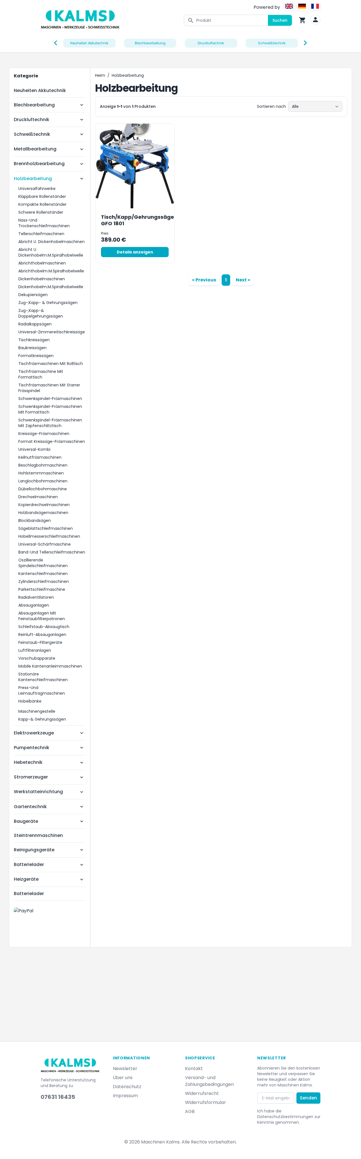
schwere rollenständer (40, 212)
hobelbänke (29, 701)
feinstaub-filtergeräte (40, 642)
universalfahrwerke (37, 188)
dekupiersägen (33, 295)
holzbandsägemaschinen (43, 512)
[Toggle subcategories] (81, 105)
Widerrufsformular (205, 1102)
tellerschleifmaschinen (41, 234)
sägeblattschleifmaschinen (45, 528)
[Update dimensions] (315, 20)
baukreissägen (32, 348)
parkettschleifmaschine (41, 589)
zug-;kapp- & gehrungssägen (48, 302)
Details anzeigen (135, 252)
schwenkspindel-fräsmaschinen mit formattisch (50, 409)
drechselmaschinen (38, 497)
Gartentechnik (30, 806)
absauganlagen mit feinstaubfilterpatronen (41, 616)
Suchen (279, 20)
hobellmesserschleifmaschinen (49, 536)
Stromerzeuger (31, 777)
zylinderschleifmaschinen (43, 581)
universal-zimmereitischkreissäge (51, 332)
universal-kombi (34, 449)
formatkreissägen (36, 355)
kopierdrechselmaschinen (44, 505)
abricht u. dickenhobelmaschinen (51, 241)
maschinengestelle (36, 711)
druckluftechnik (211, 43)
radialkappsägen (35, 324)
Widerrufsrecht (202, 1093)
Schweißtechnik (32, 134)
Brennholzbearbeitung (39, 163)
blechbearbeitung (150, 43)
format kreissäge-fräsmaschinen (51, 441)
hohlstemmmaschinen (41, 473)
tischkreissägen (34, 340)
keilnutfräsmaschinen (39, 457)
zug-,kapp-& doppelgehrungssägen (40, 313)
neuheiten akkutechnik (89, 43)
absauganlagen (33, 605)
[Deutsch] (302, 6)
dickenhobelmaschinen (41, 279)
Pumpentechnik (31, 747)
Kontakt (194, 1068)
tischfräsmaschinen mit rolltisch (50, 363)
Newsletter (125, 1068)
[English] (289, 6)
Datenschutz (127, 1086)
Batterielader (29, 864)
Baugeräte (26, 821)
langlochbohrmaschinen (42, 481)
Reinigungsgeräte (34, 850)
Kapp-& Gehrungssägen (42, 719)
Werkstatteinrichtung (38, 791)
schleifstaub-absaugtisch (43, 626)
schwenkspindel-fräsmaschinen (50, 398)
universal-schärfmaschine (44, 544)
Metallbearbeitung (35, 149)
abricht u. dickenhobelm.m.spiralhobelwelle (50, 252)
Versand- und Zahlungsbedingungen (209, 1081)
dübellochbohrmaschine (42, 489)
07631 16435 (58, 1097)
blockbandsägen (34, 520)
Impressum (125, 1095)
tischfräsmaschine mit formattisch (40, 374)
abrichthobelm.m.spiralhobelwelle (51, 271)
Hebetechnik (28, 762)
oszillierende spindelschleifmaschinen (43, 562)
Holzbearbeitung (33, 178)
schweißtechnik (271, 43)
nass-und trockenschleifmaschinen (44, 223)
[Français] (315, 6)
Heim (100, 75)
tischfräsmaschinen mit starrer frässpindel (49, 387)
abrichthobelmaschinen (42, 263)
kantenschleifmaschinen (43, 573)
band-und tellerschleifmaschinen (51, 552)
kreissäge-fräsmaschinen (43, 433)
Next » (243, 280)
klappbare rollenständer (42, 196)
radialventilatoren (36, 597)
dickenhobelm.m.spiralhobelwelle (50, 287)
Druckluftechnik (31, 119)
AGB (190, 1111)
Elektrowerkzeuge (34, 733)
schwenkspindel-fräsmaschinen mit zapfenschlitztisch (50, 422)
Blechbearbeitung (34, 105)
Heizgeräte (26, 879)
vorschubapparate (36, 658)
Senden (308, 1098)
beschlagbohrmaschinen (42, 465)
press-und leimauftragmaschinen (41, 690)
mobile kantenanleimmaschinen (50, 666)
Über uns (123, 1077)
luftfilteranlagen (34, 650)
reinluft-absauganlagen (42, 634)
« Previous (204, 280)
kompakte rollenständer (42, 204)
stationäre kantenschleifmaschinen (43, 677)
